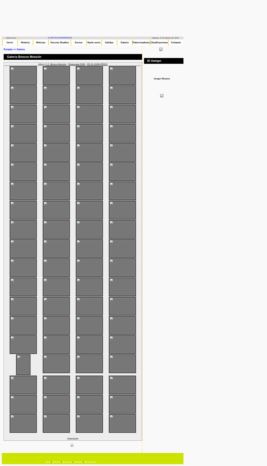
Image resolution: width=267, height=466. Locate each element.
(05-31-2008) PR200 (97, 64)
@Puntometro (90, 462)
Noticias (40, 42)
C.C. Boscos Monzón (56, 64)
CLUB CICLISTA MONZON (56, 38)
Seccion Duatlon (59, 42)
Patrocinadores (141, 42)
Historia (25, 42)
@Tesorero (67, 462)
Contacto (176, 42)
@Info (48, 462)
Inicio (10, 42)
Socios (78, 42)
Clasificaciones (159, 42)
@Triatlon (78, 462)
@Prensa (56, 462)
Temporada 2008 (76, 64)
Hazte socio (93, 42)
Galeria (125, 42)
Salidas (109, 42)
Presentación (72, 438)
